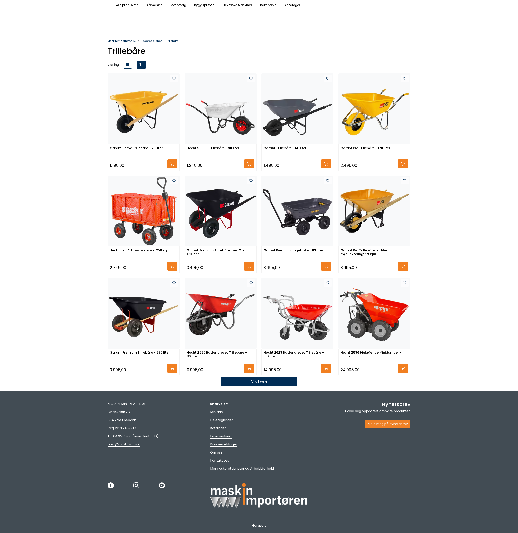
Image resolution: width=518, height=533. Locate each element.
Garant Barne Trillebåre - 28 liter (136, 148)
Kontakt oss (219, 460)
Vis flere (259, 381)
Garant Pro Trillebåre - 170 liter (365, 148)
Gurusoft (259, 525)
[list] (128, 65)
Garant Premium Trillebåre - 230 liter (140, 353)
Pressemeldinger (223, 444)
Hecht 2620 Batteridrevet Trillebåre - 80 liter (217, 355)
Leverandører (221, 436)
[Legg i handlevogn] (172, 163)
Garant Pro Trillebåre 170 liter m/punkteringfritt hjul (364, 252)
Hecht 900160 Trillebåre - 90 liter (213, 148)
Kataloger (218, 428)
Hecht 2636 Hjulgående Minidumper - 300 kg (371, 355)
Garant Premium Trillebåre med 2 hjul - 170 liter (218, 252)
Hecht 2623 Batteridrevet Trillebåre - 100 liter (294, 355)
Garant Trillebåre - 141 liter (285, 148)
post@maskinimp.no (124, 444)
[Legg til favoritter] (174, 78)
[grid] (141, 65)
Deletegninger (221, 420)
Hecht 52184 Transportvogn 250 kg (138, 250)
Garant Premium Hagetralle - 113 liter (293, 250)
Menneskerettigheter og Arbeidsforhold (242, 468)
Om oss (216, 452)
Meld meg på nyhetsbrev (388, 424)
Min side (216, 412)
